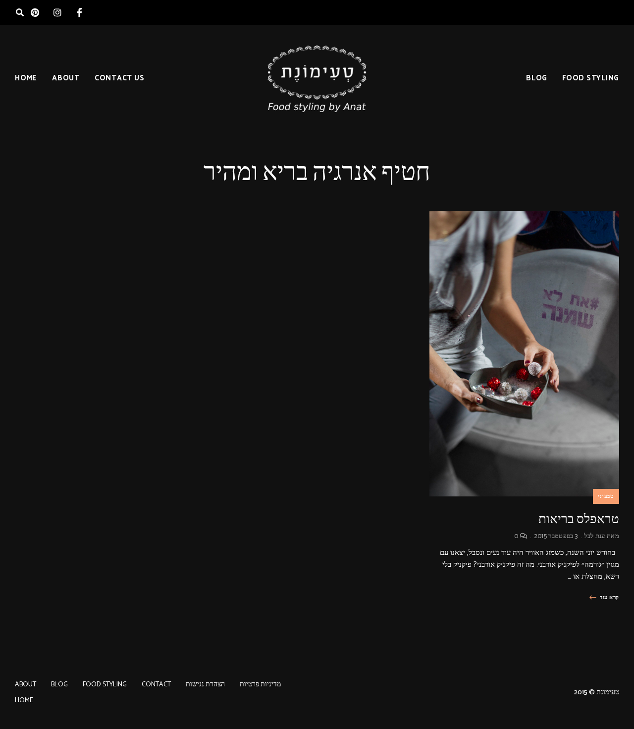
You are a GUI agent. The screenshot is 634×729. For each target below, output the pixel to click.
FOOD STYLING (590, 78)
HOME (26, 78)
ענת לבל (594, 536)
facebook (79, 12)
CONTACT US (120, 78)
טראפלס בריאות (578, 519)
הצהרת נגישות (205, 684)
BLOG (536, 78)
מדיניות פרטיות (260, 684)
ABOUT (66, 78)
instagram (57, 12)
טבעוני (606, 496)
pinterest (35, 12)
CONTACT (156, 684)
